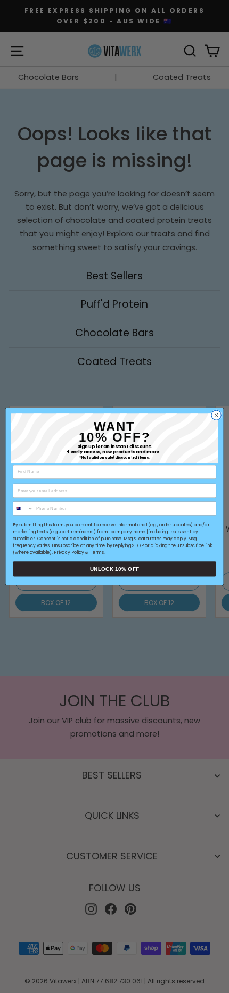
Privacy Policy (69, 552)
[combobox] (23, 508)
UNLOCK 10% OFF (114, 569)
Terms (96, 552)
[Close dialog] (216, 415)
